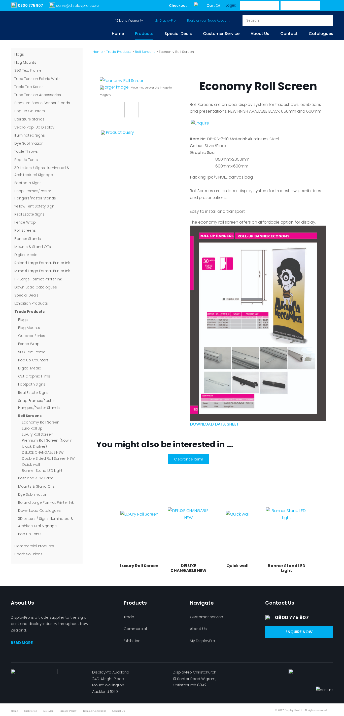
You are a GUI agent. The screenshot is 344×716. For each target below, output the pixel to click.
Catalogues (321, 34)
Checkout (178, 5)
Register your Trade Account (208, 20)
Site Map (48, 710)
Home (118, 34)
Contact (289, 34)
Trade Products (29, 311)
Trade (129, 616)
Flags (19, 54)
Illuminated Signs (29, 135)
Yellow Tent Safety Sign (34, 206)
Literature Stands (29, 119)
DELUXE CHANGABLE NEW (42, 452)
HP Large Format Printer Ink (38, 279)
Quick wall (31, 464)
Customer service (206, 616)
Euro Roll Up (32, 428)
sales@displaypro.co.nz (77, 5)
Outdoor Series (31, 335)
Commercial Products (34, 546)
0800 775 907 (30, 5)
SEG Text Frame (28, 70)
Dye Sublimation (29, 143)
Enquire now (299, 632)
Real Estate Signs (29, 214)
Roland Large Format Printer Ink (42, 262)
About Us (260, 34)
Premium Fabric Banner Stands (42, 102)
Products (144, 34)
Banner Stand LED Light (42, 470)
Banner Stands (27, 238)
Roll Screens (25, 230)
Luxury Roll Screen (37, 434)
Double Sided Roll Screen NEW (48, 458)
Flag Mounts (25, 62)
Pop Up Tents (26, 159)
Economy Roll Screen (40, 422)
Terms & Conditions (94, 710)
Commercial (135, 628)
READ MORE (22, 642)
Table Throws (26, 151)
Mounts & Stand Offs (32, 246)
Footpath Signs (28, 182)
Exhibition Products (31, 303)
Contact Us (118, 710)
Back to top (30, 710)
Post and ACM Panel (36, 478)
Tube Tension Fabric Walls (37, 78)
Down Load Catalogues (35, 287)
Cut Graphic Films (34, 376)
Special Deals (178, 34)
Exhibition (132, 640)
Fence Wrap (25, 222)
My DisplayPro (165, 20)
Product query (120, 132)
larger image (116, 87)
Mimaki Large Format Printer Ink (42, 270)
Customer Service (221, 34)
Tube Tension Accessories (37, 94)
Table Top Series (29, 86)
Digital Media (26, 254)
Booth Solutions (28, 554)
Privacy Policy (68, 710)
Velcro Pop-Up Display (34, 127)
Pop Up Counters (29, 110)
